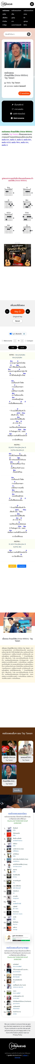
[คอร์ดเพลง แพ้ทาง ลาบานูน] (9, 928)
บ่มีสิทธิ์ (15, 906)
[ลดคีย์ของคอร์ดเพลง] (7, 311)
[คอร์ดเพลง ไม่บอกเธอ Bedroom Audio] (9, 913)
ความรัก (15, 896)
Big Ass (15, 924)
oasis (14, 991)
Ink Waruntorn (17, 866)
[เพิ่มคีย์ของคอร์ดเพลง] (28, 311)
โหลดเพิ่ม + (17, 790)
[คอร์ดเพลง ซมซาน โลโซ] (9, 871)
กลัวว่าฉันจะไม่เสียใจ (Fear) (20, 859)
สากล (25, 14)
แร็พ (12, 14)
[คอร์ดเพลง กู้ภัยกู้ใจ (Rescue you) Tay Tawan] (9, 748)
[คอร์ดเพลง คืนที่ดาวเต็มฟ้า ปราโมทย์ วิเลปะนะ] (9, 840)
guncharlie (16, 1003)
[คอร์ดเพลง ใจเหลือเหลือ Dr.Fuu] (9, 876)
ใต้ (24, 18)
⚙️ (24, 334)
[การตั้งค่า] (32, 4)
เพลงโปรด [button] (22, 566)
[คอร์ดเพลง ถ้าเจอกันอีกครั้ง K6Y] (9, 981)
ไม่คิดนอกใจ (16, 833)
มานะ (14, 901)
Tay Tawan (16, 82)
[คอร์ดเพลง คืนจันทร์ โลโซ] (9, 829)
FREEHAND (16, 1008)
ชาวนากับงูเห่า (17, 880)
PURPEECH (16, 861)
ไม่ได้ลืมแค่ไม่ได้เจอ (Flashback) (22, 1001)
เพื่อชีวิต (5, 18)
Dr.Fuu (15, 877)
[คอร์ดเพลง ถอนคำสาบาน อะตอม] (9, 1013)
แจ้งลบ (25, 1055)
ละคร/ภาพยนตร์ (16, 25)
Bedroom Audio (17, 914)
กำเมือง (5, 21)
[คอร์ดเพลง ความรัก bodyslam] (9, 897)
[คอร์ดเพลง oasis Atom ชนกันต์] (9, 992)
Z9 (13, 893)
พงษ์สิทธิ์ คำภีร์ (17, 903)
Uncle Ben (16, 998)
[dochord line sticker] (17, 938)
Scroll (22, 347)
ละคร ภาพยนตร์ (20, 86)
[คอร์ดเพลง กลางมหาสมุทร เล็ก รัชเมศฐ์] (9, 976)
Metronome (8, 341)
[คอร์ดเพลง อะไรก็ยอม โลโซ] (9, 855)
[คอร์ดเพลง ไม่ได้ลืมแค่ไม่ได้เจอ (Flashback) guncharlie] (9, 1002)
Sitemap (17, 1057)
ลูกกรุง (26, 21)
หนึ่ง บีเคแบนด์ (17, 888)
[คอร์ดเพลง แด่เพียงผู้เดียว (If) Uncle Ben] (9, 997)
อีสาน (25, 25)
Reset (17, 321)
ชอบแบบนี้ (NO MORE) (26, 758)
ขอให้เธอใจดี (16, 1006)
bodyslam (16, 898)
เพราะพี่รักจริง (17, 886)
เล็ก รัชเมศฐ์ (16, 977)
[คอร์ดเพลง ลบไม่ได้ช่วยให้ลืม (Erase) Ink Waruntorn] (9, 865)
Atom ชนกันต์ (16, 993)
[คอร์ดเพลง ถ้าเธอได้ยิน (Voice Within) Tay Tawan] (9, 772)
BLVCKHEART (17, 971)
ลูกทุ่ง (13, 18)
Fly (14, 883)
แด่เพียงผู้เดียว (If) (18, 996)
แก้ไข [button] (13, 566)
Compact (30, 341)
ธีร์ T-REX (15, 909)
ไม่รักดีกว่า (16, 891)
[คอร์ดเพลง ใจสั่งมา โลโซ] (9, 845)
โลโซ (14, 830)
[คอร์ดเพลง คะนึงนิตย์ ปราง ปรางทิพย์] (9, 965)
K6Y (14, 982)
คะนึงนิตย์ (15, 964)
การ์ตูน (5, 25)
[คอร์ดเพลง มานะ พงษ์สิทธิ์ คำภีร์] (9, 903)
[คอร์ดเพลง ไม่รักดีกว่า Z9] (9, 892)
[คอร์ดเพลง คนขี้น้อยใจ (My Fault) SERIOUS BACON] (9, 986)
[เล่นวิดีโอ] (17, 625)
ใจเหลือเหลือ (16, 875)
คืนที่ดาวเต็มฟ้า (17, 838)
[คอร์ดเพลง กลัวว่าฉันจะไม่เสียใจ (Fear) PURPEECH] (9, 860)
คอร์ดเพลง (6, 10)
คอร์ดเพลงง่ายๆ (16, 10)
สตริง (4, 14)
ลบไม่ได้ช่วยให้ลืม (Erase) (20, 864)
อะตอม (15, 1014)
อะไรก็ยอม (16, 854)
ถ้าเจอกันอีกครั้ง (17, 980)
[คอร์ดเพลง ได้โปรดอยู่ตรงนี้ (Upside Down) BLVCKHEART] (9, 971)
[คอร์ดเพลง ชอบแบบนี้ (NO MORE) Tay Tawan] (25, 748)
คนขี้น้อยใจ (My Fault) (19, 985)
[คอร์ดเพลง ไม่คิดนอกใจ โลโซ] (9, 834)
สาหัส (14, 917)
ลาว (12, 21)
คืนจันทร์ (15, 828)
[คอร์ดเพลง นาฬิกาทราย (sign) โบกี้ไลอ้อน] (9, 850)
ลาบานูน (15, 929)
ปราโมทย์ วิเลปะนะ (17, 840)
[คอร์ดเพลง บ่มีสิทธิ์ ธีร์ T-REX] (9, 908)
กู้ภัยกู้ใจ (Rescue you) (9, 758)
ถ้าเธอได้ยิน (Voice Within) (9, 782)
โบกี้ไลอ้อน (16, 851)
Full (13, 347)
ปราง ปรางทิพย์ (17, 966)
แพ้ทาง (15, 927)
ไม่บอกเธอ (16, 912)
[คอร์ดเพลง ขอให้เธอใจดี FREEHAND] (9, 1008)
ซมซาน (15, 869)
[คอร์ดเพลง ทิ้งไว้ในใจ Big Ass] (9, 923)
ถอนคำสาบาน (17, 1012)
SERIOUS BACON (18, 987)
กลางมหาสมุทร (17, 975)
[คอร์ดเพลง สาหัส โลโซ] (9, 918)
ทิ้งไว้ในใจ (15, 922)
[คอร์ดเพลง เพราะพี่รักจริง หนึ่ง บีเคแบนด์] (9, 887)
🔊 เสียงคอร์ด (17, 334)
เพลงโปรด (25, 93)
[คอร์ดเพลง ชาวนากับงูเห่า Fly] (9, 882)
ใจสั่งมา (15, 843)
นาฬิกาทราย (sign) (18, 849)
